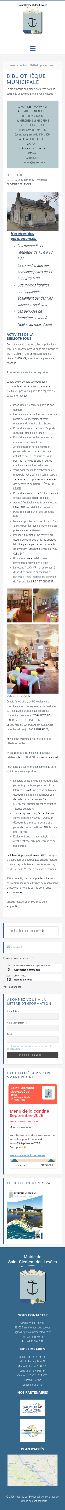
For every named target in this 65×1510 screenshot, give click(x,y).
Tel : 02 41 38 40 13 (32, 1336)
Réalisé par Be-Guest (27, 1496)
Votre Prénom (13, 1011)
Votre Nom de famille (16, 1023)
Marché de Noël (23, 979)
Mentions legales (49, 1496)
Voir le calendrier (12, 986)
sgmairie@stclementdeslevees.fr (32, 1332)
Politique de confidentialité (33, 1501)
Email (9, 1034)
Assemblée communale (27, 969)
